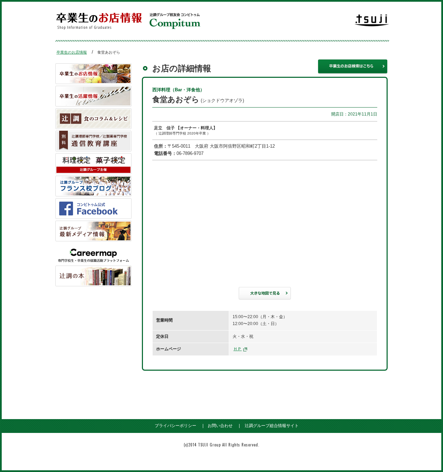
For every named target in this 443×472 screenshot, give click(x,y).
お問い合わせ (220, 425)
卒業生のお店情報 (71, 52)
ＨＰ (237, 348)
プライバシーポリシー (175, 425)
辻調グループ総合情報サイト (272, 425)
